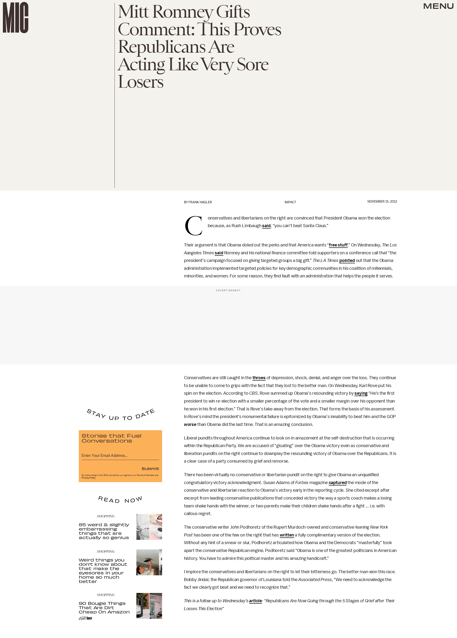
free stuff (338, 245)
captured (338, 482)
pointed (347, 260)
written (287, 535)
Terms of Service (145, 475)
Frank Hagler (200, 202)
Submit (150, 468)
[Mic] (15, 17)
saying (361, 393)
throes (259, 377)
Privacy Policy (88, 478)
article (255, 600)
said (266, 225)
